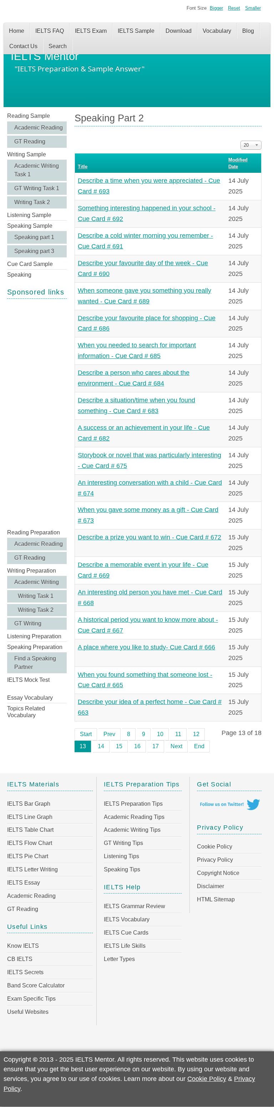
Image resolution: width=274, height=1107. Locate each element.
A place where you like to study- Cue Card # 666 (146, 647)
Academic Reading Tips (134, 817)
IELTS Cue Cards (126, 933)
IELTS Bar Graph (28, 804)
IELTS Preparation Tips (133, 804)
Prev (109, 734)
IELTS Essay (23, 883)
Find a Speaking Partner (35, 662)
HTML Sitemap (216, 899)
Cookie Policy (214, 847)
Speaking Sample (29, 226)
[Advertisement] (37, 413)
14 (101, 746)
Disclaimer (210, 886)
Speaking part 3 (34, 251)
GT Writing (27, 623)
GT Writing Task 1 (36, 188)
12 (196, 734)
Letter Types (119, 959)
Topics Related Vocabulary (26, 711)
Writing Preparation (31, 571)
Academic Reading (38, 128)
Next (176, 746)
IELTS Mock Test (28, 680)
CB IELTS (19, 959)
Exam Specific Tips (31, 999)
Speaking (19, 275)
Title (82, 166)
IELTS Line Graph (29, 817)
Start (86, 734)
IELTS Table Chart (30, 830)
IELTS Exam (91, 31)
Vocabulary (217, 31)
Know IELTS (23, 946)
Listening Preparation (34, 636)
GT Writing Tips (123, 843)
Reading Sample (28, 116)
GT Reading (29, 142)
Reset (234, 8)
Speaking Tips (122, 869)
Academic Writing (36, 582)
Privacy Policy (215, 860)
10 (160, 734)
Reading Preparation (33, 532)
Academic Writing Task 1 (36, 170)
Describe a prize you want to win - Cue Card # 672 (149, 537)
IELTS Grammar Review (134, 906)
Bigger (216, 8)
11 (178, 734)
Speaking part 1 (34, 237)
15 (119, 746)
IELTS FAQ (49, 31)
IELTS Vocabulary (126, 919)
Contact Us (23, 46)
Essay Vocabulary (30, 698)
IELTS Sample (136, 31)
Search (58, 46)
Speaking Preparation (34, 647)
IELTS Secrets (25, 972)
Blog (248, 31)
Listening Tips (121, 856)
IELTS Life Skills (125, 946)
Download (179, 31)
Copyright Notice (218, 873)
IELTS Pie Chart (27, 856)
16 (137, 746)
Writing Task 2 (32, 202)
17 (155, 746)
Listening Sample (29, 215)
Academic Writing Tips (132, 830)
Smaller (253, 8)
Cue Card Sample (30, 264)
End (199, 746)
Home (16, 31)
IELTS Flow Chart (29, 843)
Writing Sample (26, 154)
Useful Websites (28, 1012)
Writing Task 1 (36, 596)
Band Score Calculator (36, 985)
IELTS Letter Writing (32, 869)
